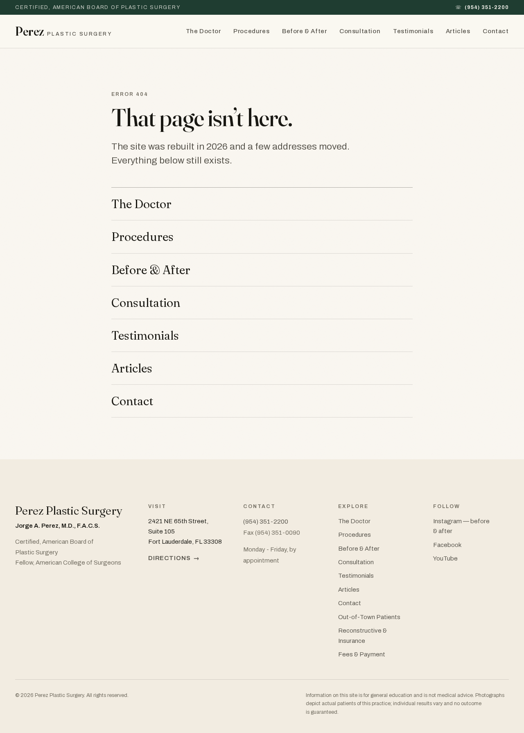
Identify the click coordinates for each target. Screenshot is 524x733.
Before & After (304, 31)
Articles (458, 31)
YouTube (445, 558)
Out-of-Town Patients (369, 617)
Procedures (251, 31)
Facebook (447, 545)
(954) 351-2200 (481, 7)
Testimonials (413, 31)
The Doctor (203, 31)
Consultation (359, 31)
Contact (495, 31)
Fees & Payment (361, 654)
